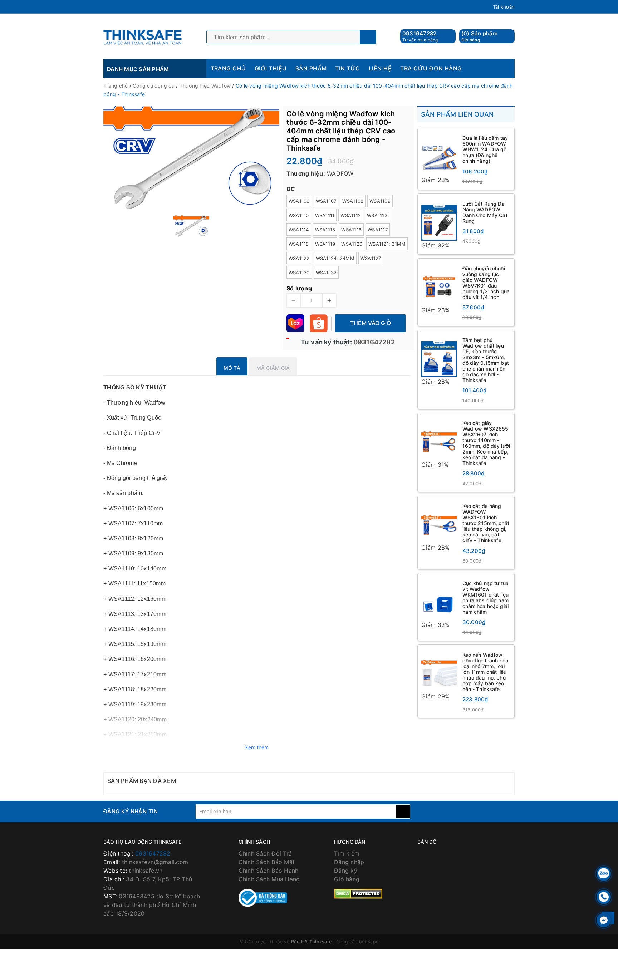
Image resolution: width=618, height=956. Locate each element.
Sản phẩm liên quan (457, 114)
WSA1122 (299, 258)
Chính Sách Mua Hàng (269, 879)
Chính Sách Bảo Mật (267, 862)
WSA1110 (299, 215)
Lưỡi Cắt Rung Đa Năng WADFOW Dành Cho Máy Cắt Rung (484, 212)
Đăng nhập (349, 862)
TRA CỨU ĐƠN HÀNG (431, 68)
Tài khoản (504, 7)
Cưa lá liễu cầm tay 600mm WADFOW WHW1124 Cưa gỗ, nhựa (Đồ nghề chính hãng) (485, 149)
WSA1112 (350, 215)
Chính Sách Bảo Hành (269, 870)
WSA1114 (299, 229)
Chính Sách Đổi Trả (265, 853)
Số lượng (299, 288)
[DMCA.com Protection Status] (358, 893)
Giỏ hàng (346, 879)
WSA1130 (299, 272)
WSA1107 (326, 201)
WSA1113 (377, 215)
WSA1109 (380, 201)
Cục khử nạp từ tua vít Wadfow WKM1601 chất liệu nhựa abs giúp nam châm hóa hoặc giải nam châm (485, 597)
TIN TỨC (347, 68)
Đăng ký (345, 870)
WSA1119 (325, 244)
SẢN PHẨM (311, 68)
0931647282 (419, 33)
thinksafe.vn (145, 870)
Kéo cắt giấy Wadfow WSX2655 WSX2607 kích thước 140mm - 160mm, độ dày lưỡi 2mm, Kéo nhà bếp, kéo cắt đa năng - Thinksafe (486, 443)
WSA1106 (299, 201)
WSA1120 (351, 244)
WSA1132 (326, 272)
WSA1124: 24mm (335, 258)
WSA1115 (325, 229)
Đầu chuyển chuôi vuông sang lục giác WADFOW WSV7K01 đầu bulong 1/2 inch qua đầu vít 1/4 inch (486, 282)
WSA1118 (299, 244)
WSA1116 (351, 229)
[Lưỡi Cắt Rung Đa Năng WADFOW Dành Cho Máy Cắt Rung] (439, 219)
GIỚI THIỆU (271, 68)
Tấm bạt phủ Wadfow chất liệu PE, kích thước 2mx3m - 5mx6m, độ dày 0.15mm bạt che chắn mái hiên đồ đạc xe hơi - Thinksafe (485, 360)
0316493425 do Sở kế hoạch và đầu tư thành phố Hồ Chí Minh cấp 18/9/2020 (151, 905)
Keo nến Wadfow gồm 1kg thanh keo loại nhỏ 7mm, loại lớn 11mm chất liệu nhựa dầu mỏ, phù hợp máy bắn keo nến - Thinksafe (485, 672)
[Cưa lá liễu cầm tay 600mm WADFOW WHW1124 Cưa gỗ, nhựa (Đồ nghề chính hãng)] (439, 153)
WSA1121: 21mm (387, 244)
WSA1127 (370, 258)
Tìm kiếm (346, 853)
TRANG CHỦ (228, 68)
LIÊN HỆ (380, 68)
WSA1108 (352, 201)
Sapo (373, 942)
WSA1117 (378, 229)
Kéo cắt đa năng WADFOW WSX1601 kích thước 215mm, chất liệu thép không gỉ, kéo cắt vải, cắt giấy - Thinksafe (485, 523)
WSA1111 (325, 215)
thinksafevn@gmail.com (155, 862)
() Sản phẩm (479, 36)
